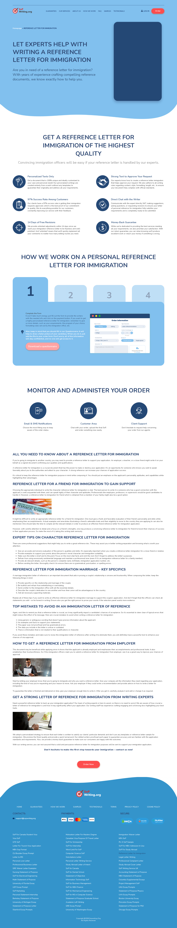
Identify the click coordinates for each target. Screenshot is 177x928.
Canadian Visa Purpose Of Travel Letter (82, 838)
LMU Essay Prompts (127, 887)
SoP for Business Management (78, 883)
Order (158, 11)
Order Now (88, 764)
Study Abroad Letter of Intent (78, 864)
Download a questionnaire (42, 346)
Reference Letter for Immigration (132, 853)
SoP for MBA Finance (74, 887)
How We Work (89, 11)
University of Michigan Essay (24, 902)
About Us (77, 11)
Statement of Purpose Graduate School (82, 898)
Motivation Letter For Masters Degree (81, 834)
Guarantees (51, 11)
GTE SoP (16, 842)
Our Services (64, 11)
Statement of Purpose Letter (24, 906)
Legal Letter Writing (127, 857)
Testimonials (119, 11)
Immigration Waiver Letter (129, 834)
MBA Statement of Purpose (130, 876)
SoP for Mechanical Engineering (79, 891)
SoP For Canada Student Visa (25, 834)
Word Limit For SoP (74, 849)
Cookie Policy (153, 807)
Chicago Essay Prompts (128, 909)
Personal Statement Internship (25, 894)
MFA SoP (122, 838)
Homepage (17, 28)
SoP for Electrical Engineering (25, 876)
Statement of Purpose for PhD (131, 906)
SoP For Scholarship (74, 842)
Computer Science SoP (75, 853)
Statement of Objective (75, 876)
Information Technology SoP (77, 879)
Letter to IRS (18, 857)
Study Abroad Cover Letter (130, 864)
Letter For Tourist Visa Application (27, 846)
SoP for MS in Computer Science (79, 894)
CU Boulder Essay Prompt (23, 853)
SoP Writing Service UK (128, 868)
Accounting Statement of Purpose (133, 872)
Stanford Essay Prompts (23, 909)
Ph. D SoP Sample (126, 842)
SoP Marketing (19, 891)
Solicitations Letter (73, 857)
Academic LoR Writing (75, 902)
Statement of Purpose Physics (131, 891)
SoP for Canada (72, 868)
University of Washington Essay (79, 909)
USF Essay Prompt (20, 887)
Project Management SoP (129, 883)
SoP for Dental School (75, 872)
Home (19, 807)
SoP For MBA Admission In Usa (131, 846)
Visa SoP (16, 838)
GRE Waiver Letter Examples (24, 868)
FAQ (99, 11)
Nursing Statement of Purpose (25, 872)
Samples (107, 11)
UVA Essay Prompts (127, 894)
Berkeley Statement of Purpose (26, 898)
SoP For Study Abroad (128, 849)
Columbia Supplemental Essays (132, 879)
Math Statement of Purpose (24, 879)
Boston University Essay (129, 898)
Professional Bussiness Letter (25, 864)
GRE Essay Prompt (73, 906)
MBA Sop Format (20, 849)
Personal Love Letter (21, 861)
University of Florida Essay (23, 883)
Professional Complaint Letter (131, 861)
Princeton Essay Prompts (129, 902)
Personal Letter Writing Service (79, 861)
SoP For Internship (73, 846)
